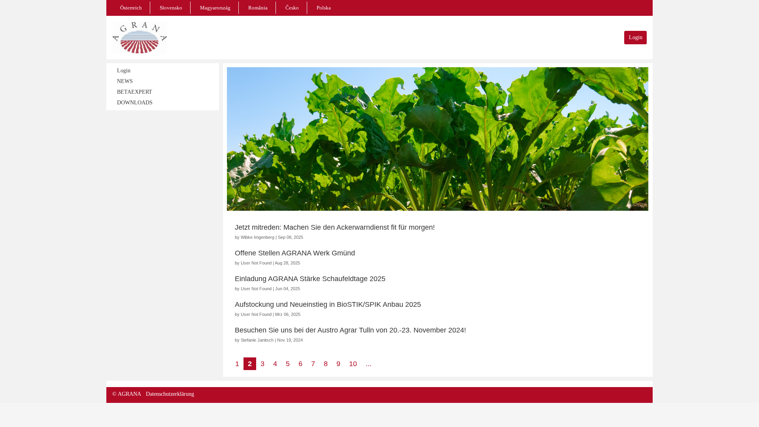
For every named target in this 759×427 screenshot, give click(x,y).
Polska (324, 8)
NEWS (125, 81)
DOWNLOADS (135, 103)
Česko (292, 8)
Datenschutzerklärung (170, 394)
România (258, 8)
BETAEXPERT (134, 92)
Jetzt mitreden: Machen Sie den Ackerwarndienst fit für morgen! (335, 227)
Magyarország (215, 8)
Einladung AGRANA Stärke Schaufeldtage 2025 (310, 279)
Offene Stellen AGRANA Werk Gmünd (295, 253)
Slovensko (171, 8)
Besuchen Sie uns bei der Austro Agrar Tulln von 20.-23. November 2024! (350, 330)
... (369, 364)
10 (353, 364)
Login (635, 37)
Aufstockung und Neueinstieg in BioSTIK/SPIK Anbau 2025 (328, 304)
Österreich (131, 8)
